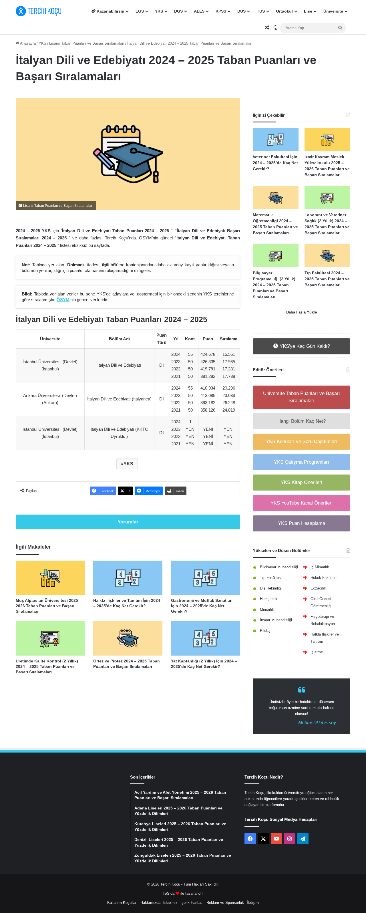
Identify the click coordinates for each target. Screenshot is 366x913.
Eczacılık (318, 588)
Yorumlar (128, 522)
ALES (199, 11)
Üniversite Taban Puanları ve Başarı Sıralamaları (301, 397)
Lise (308, 11)
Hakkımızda (150, 902)
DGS (178, 11)
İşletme (317, 652)
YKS (159, 11)
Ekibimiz (170, 902)
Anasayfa (27, 43)
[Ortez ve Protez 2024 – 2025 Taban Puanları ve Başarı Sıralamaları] (127, 638)
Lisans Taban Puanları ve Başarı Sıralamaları (86, 43)
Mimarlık (267, 609)
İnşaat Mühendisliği (276, 620)
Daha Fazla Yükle (301, 312)
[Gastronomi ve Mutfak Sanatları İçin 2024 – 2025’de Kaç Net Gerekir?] (205, 578)
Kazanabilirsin (110, 11)
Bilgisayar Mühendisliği (279, 567)
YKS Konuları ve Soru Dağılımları (301, 441)
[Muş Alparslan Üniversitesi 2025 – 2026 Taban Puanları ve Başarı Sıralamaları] (50, 578)
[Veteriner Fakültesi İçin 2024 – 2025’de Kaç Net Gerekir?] (276, 139)
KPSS (221, 11)
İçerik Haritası (192, 902)
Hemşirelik (268, 599)
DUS (241, 11)
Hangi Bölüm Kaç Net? (301, 421)
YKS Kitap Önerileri (301, 482)
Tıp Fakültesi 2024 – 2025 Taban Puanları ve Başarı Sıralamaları (327, 279)
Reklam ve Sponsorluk (225, 902)
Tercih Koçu (170, 884)
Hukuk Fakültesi (324, 577)
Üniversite (333, 11)
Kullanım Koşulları (122, 902)
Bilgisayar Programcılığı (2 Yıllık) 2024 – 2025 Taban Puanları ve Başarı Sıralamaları (274, 285)
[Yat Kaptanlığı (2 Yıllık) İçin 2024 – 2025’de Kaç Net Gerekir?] (205, 638)
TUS (261, 11)
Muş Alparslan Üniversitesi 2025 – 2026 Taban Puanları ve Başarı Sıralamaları (48, 606)
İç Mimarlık (320, 567)
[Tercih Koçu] (38, 11)
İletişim (253, 902)
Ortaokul (284, 11)
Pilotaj (265, 630)
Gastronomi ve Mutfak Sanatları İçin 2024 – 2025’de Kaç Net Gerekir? (201, 606)
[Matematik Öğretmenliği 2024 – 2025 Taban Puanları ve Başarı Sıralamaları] (276, 197)
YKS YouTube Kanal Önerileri (301, 503)
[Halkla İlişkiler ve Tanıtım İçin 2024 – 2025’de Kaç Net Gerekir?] (127, 578)
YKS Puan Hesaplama (301, 523)
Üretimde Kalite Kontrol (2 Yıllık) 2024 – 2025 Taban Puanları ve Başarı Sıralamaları (47, 666)
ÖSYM (63, 299)
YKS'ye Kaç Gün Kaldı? (304, 346)
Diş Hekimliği (271, 588)
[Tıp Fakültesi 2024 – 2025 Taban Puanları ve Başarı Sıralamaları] (327, 255)
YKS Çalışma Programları (301, 462)
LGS (140, 11)
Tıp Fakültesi (271, 577)
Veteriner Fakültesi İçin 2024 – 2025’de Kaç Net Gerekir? (275, 162)
